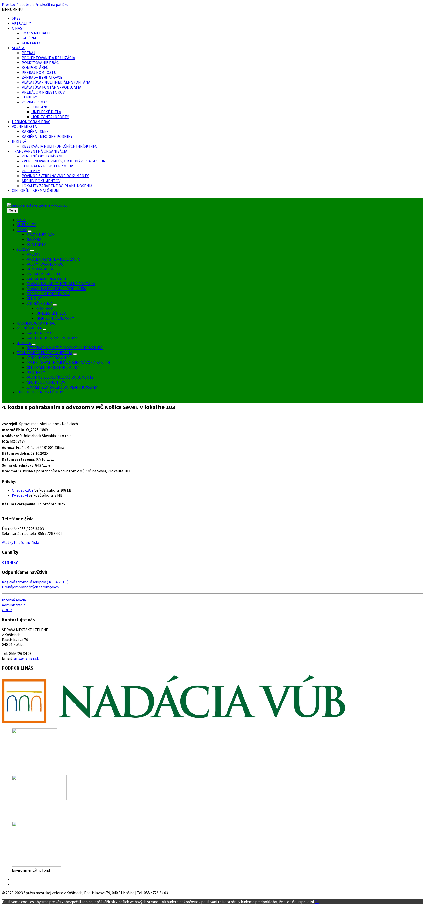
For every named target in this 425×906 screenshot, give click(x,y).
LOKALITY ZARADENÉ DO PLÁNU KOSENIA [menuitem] (62, 387)
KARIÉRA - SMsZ (35, 131)
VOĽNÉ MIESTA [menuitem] (29, 328)
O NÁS (17, 28)
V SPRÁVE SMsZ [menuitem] (39, 303)
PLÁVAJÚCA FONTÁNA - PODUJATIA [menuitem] (56, 288)
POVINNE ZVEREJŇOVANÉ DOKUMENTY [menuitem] (60, 377)
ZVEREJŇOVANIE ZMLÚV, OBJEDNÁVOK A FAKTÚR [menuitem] (68, 362)
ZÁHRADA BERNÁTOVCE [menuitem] (47, 278)
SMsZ (16, 18)
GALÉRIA (29, 37)
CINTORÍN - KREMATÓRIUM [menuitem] (40, 392)
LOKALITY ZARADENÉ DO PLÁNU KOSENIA (57, 185)
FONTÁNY (39, 106)
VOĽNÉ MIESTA (24, 126)
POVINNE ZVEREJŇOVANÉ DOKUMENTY (55, 175)
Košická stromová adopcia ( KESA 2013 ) (35, 581)
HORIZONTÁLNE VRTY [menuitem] (55, 318)
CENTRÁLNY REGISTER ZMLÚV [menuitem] (52, 367)
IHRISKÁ (19, 141)
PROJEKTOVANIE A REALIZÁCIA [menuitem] (53, 259)
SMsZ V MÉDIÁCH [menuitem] (41, 234)
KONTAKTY (31, 42)
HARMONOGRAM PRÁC (31, 121)
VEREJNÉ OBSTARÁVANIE (43, 156)
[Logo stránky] (38, 205)
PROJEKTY (31, 170)
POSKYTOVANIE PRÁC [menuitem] (45, 264)
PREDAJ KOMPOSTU (39, 72)
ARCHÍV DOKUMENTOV (41, 180)
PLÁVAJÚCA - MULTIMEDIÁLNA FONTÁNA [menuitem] (61, 283)
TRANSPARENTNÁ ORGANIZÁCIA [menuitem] (44, 352)
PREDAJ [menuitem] (33, 254)
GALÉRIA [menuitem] (34, 239)
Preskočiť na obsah (18, 4)
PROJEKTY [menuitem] (36, 372)
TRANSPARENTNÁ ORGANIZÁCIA (39, 151)
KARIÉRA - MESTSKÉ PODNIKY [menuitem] (52, 337)
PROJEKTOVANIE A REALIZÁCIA (48, 57)
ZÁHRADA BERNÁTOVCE (42, 77)
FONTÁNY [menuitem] (44, 308)
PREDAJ (28, 52)
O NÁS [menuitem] (22, 229)
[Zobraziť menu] (30, 231)
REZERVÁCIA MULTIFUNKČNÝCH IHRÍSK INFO (60, 146)
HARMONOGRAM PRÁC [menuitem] (36, 323)
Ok (317, 901)
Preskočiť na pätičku (51, 4)
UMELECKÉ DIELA (46, 111)
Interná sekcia (14, 599)
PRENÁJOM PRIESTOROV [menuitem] (48, 293)
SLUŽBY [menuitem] (23, 249)
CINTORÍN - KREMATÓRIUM (35, 190)
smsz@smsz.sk (26, 658)
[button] (12, 9)
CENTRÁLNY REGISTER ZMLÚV (47, 165)
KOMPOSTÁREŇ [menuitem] (40, 268)
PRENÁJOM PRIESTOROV (43, 92)
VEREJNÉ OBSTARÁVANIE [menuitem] (48, 357)
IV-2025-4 (20, 495)
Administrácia (13, 604)
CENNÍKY (29, 96)
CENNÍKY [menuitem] (34, 298)
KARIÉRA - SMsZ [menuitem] (40, 332)
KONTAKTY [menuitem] (36, 244)
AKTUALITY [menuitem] (26, 224)
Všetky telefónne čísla (20, 542)
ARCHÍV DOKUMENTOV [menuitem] (46, 382)
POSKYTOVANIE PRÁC (40, 62)
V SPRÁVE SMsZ (34, 101)
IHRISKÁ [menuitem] (24, 342)
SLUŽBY (18, 47)
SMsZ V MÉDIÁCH (36, 33)
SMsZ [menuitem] (21, 219)
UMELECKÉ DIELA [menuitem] (51, 313)
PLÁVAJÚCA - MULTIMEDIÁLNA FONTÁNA (56, 82)
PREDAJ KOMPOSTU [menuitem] (44, 273)
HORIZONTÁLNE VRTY (50, 116)
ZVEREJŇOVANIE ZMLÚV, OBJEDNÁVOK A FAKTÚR (63, 160)
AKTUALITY (21, 23)
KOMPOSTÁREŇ (35, 67)
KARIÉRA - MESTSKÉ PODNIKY (47, 136)
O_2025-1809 (23, 490)
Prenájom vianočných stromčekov (30, 586)
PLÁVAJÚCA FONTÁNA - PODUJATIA (51, 87)
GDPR (7, 609)
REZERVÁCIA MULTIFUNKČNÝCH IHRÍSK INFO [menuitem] (65, 347)
